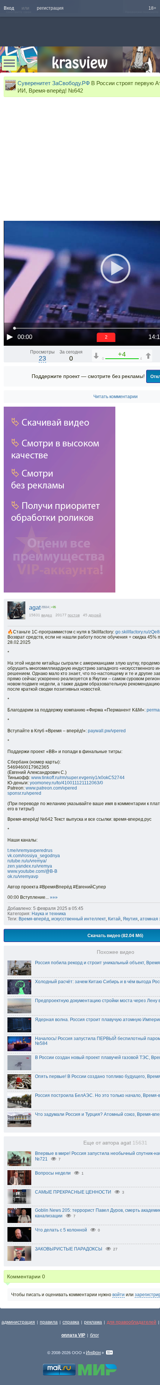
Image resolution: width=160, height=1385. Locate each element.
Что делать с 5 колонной (61, 1230)
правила (49, 1322)
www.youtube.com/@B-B (32, 871)
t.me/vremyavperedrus (29, 850)
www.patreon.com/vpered (51, 788)
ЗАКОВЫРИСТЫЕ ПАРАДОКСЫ (68, 1249)
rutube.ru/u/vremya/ (27, 860)
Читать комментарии (115, 396)
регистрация (50, 8)
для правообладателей (131, 1322)
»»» (54, 897)
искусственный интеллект (78, 918)
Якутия (130, 918)
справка (71, 1322)
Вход (9, 8)
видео (46, 615)
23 (42, 358)
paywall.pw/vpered (107, 730)
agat (35, 607)
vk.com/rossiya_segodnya (33, 855)
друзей (95, 615)
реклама (93, 1322)
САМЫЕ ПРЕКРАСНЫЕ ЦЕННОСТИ (73, 1192)
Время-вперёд (34, 918)
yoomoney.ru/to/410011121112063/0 (66, 782)
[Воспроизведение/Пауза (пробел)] (9, 336)
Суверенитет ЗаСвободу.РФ (53, 83)
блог (94, 1335)
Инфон (93, 1352)
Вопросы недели (53, 1173)
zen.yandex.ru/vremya (29, 866)
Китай (114, 918)
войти (118, 1294)
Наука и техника (49, 913)
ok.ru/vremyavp (22, 876)
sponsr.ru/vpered (24, 793)
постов (74, 615)
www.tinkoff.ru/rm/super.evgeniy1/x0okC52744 (78, 777)
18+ (152, 8)
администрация (18, 1322)
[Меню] (9, 63)
